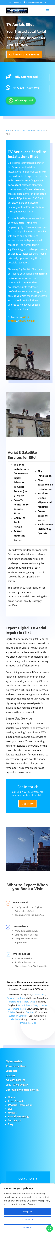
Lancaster (40, 130)
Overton (30, 1012)
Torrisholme (25, 1022)
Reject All (27, 1227)
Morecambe (15, 1001)
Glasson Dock (38, 994)
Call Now (28, 804)
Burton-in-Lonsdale (18, 1015)
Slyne (32, 1001)
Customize (27, 1219)
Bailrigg (11, 1012)
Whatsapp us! (24, 100)
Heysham (20, 998)
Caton (23, 1008)
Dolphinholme (25, 1005)
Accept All (27, 1211)
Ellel (34, 1022)
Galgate (10, 998)
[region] (27, 1208)
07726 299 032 (27, 321)
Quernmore (13, 1008)
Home (8, 130)
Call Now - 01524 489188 (24, 54)
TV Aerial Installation (23, 130)
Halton (25, 1001)
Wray (35, 1005)
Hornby (43, 1005)
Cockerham (14, 1019)
